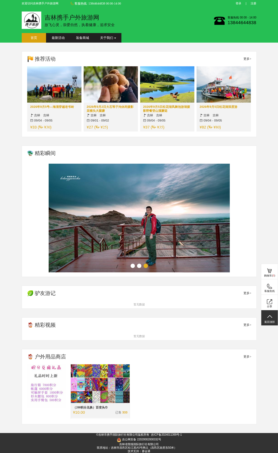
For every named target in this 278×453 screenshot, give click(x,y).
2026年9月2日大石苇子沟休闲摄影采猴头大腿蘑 (110, 108)
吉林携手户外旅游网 (72, 17)
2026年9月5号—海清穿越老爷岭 (52, 106)
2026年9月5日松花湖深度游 (218, 106)
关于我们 (106, 38)
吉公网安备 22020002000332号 (141, 439)
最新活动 (58, 38)
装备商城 (82, 38)
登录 (238, 3)
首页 (34, 38)
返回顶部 (269, 321)
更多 (246, 58)
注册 (253, 3)
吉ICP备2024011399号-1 (166, 434)
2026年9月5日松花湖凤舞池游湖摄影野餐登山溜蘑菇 (166, 108)
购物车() (269, 275)
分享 (269, 306)
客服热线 (269, 291)
